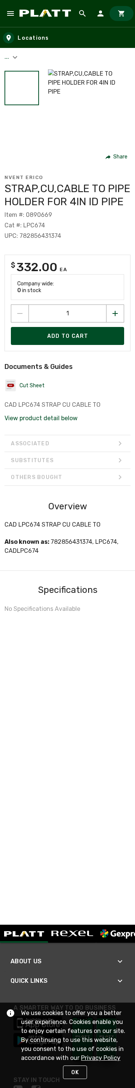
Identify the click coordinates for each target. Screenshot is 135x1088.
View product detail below (41, 418)
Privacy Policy (100, 1057)
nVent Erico (23, 177)
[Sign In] (101, 13)
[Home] (47, 13)
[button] (21, 88)
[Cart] (122, 13)
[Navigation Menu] (11, 13)
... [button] (7, 56)
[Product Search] (83, 13)
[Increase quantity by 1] (115, 313)
